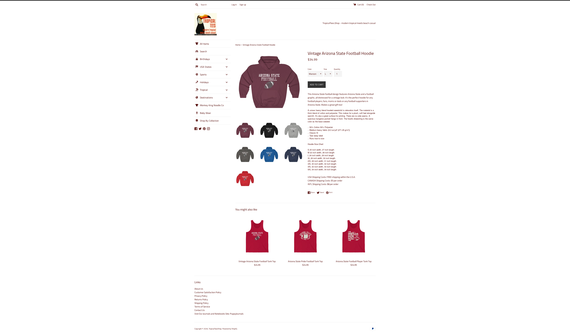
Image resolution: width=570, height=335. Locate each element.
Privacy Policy (200, 296)
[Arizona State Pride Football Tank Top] (305, 236)
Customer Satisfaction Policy (207, 292)
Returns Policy (201, 299)
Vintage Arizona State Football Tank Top (257, 261)
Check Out (371, 4)
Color (310, 69)
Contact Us (199, 310)
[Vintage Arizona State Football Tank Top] (257, 236)
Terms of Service (202, 306)
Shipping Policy (201, 303)
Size (325, 69)
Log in (234, 4)
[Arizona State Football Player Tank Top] (354, 236)
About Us (198, 288)
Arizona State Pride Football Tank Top (305, 261)
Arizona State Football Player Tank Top (354, 261)
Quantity (337, 69)
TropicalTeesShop (215, 328)
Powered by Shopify (229, 328)
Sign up (243, 4)
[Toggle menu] (227, 59)
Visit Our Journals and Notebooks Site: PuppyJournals (218, 313)
